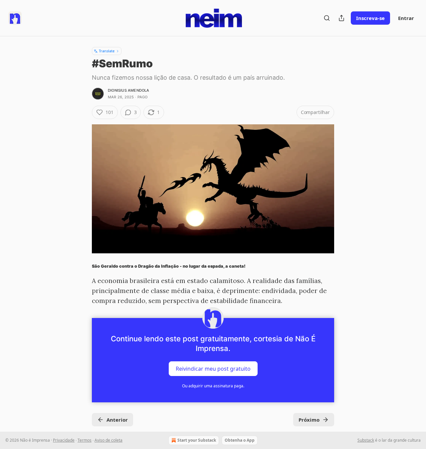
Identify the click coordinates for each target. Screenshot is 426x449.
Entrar (406, 18)
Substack (365, 440)
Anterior (117, 419)
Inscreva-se (370, 18)
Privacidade (64, 440)
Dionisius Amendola (128, 90)
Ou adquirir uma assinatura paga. (213, 386)
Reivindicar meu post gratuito (213, 368)
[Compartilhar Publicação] (341, 18)
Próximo (309, 419)
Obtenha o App (240, 440)
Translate (106, 50)
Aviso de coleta (108, 440)
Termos (85, 440)
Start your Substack (196, 440)
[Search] (326, 18)
